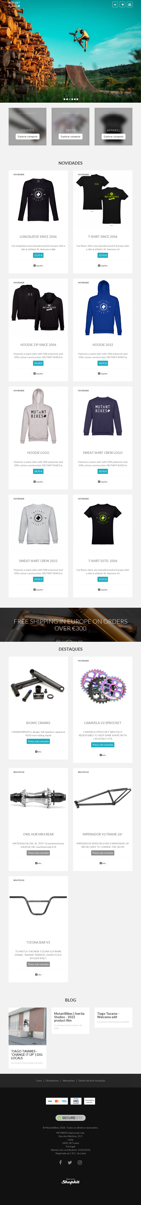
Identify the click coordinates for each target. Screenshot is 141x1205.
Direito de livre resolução (92, 1080)
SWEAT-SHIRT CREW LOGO (103, 453)
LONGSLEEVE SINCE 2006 (38, 237)
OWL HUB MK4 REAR (38, 834)
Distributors (52, 1080)
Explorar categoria (27, 136)
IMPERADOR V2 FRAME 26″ (103, 834)
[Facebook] (60, 1162)
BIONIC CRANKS (38, 723)
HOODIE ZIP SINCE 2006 (38, 345)
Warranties (69, 1080)
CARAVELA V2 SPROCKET (102, 723)
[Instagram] (80, 1162)
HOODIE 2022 (103, 345)
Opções (39, 265)
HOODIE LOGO (38, 453)
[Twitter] (70, 1162)
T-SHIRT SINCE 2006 (102, 237)
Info (39, 751)
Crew (39, 1080)
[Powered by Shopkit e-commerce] (71, 1182)
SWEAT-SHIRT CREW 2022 (38, 561)
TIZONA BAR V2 (38, 942)
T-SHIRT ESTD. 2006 (102, 561)
